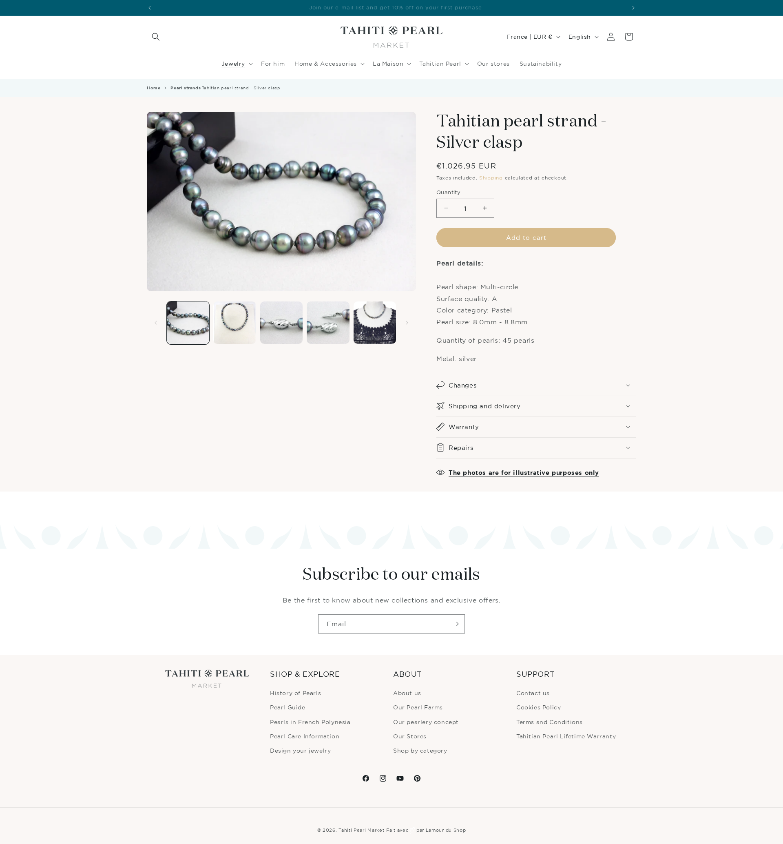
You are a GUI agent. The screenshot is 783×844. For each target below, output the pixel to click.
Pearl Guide (287, 707)
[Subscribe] (455, 624)
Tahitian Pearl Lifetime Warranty (566, 736)
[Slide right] (407, 323)
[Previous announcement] (150, 8)
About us (407, 693)
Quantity (448, 192)
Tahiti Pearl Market (361, 830)
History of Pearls (295, 693)
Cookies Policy (538, 707)
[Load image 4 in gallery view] (328, 322)
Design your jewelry (300, 750)
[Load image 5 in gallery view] (375, 322)
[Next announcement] (633, 8)
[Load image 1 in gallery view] (188, 322)
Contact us (533, 693)
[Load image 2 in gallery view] (234, 322)
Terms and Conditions (549, 722)
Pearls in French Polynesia (310, 722)
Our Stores (410, 736)
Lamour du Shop (446, 830)
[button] (156, 37)
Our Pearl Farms (418, 707)
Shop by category (420, 750)
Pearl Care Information (304, 736)
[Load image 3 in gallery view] (281, 322)
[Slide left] (156, 323)
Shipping (491, 177)
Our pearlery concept (426, 722)
